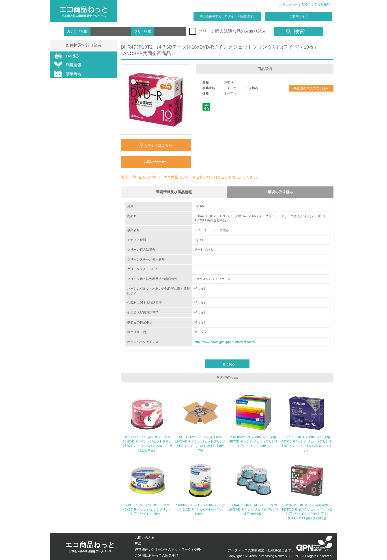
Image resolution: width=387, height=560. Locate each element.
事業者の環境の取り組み (311, 88)
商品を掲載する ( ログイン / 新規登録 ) (227, 16)
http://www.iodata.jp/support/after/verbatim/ (224, 342)
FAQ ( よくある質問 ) (316, 4)
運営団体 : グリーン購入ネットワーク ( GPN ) (169, 549)
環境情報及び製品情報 (174, 192)
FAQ (138, 543)
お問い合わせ (288, 4)
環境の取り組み (280, 192)
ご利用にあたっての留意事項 (156, 555)
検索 (299, 31)
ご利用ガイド (298, 16)
